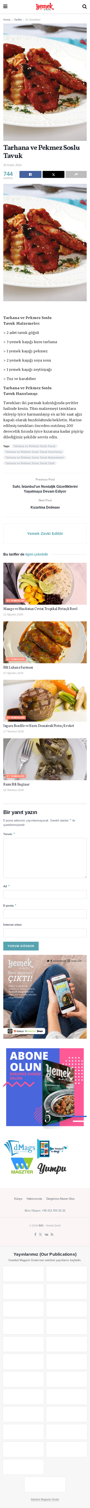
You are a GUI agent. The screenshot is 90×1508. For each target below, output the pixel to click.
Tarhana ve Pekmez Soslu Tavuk (34, 446)
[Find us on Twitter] (40, 1234)
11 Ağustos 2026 (13, 614)
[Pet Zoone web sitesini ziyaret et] (45, 1484)
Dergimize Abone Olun (60, 1198)
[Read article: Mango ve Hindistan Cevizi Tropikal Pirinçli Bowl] (45, 584)
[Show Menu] (5, 6)
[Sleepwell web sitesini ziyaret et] (66, 1362)
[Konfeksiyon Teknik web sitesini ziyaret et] (23, 1362)
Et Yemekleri (33, 19)
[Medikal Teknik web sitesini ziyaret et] (66, 1291)
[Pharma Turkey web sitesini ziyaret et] (23, 1291)
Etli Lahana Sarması (18, 667)
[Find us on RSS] (52, 1234)
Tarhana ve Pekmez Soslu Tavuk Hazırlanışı (33, 452)
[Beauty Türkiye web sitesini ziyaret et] (23, 1274)
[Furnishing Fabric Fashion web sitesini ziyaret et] (66, 1397)
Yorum (9, 834)
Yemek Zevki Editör (45, 533)
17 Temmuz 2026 (13, 731)
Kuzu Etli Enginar (16, 784)
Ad (6, 886)
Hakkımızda (34, 1198)
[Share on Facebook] (30, 174)
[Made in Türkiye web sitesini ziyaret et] (23, 1467)
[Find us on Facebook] (35, 1234)
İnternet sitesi (12, 924)
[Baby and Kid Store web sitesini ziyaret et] (66, 1414)
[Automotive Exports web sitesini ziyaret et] (66, 1449)
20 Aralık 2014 (12, 165)
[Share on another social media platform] (76, 174)
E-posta (10, 905)
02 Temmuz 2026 (13, 790)
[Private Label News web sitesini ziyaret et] (66, 1274)
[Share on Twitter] (54, 174)
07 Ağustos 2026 (13, 673)
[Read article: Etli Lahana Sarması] (45, 642)
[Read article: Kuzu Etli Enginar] (45, 759)
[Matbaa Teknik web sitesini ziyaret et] (66, 1432)
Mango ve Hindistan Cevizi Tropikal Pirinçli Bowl (40, 609)
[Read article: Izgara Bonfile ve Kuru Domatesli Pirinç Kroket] (45, 701)
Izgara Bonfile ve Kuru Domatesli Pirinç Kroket (38, 726)
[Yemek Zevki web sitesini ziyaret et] (23, 1309)
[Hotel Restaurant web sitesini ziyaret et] (66, 1309)
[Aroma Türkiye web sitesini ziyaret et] (23, 1344)
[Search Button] (84, 6)
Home (6, 19)
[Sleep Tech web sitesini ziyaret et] (23, 1379)
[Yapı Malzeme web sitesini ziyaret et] (23, 1449)
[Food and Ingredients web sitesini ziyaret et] (23, 1326)
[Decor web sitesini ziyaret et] (66, 1379)
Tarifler (18, 19)
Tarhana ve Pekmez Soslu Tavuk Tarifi (29, 463)
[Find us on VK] (46, 1234)
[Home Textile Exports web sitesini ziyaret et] (23, 1397)
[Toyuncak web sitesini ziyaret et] (23, 1414)
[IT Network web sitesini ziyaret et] (23, 1432)
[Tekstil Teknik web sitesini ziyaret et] (66, 1344)
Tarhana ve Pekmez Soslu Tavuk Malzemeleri (34, 457)
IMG (41, 1225)
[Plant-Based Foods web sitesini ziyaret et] (66, 1326)
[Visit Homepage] (45, 6)
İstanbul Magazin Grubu (45, 1499)
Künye (18, 1198)
